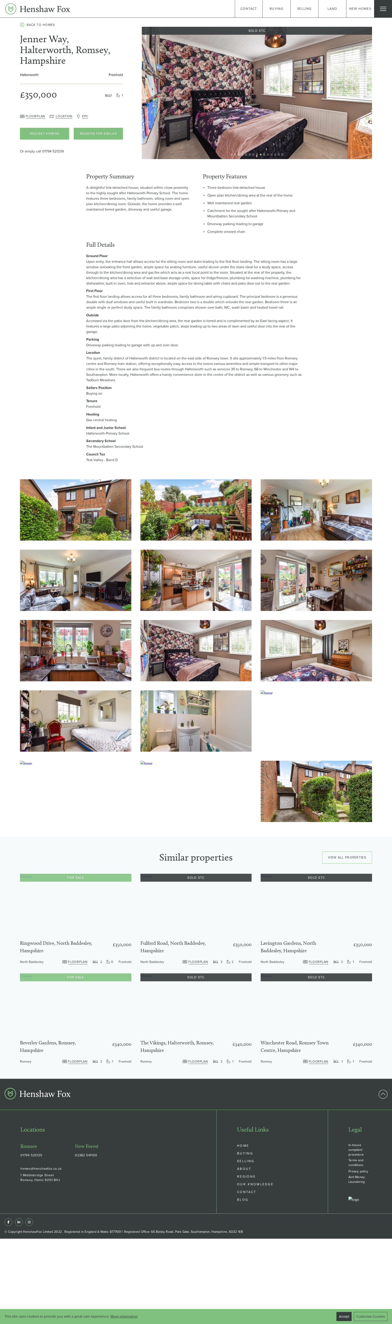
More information (124, 1316)
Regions (246, 1176)
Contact (246, 1192)
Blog (242, 1199)
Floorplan (35, 116)
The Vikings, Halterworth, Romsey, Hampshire (177, 1046)
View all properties (347, 857)
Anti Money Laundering (356, 1179)
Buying (245, 1153)
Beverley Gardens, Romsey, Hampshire (48, 1046)
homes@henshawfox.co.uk (41, 1168)
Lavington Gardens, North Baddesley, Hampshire (288, 947)
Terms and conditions (355, 1162)
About (244, 1168)
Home (243, 1145)
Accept (344, 1316)
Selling (245, 1161)
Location (64, 116)
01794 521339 (53, 151)
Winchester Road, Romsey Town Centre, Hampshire (295, 1046)
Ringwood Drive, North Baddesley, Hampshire (56, 947)
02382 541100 (86, 1155)
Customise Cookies (370, 1316)
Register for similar (98, 133)
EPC (85, 116)
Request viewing (44, 133)
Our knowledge (255, 1184)
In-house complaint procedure (356, 1150)
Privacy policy (358, 1171)
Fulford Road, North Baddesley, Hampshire (173, 947)
